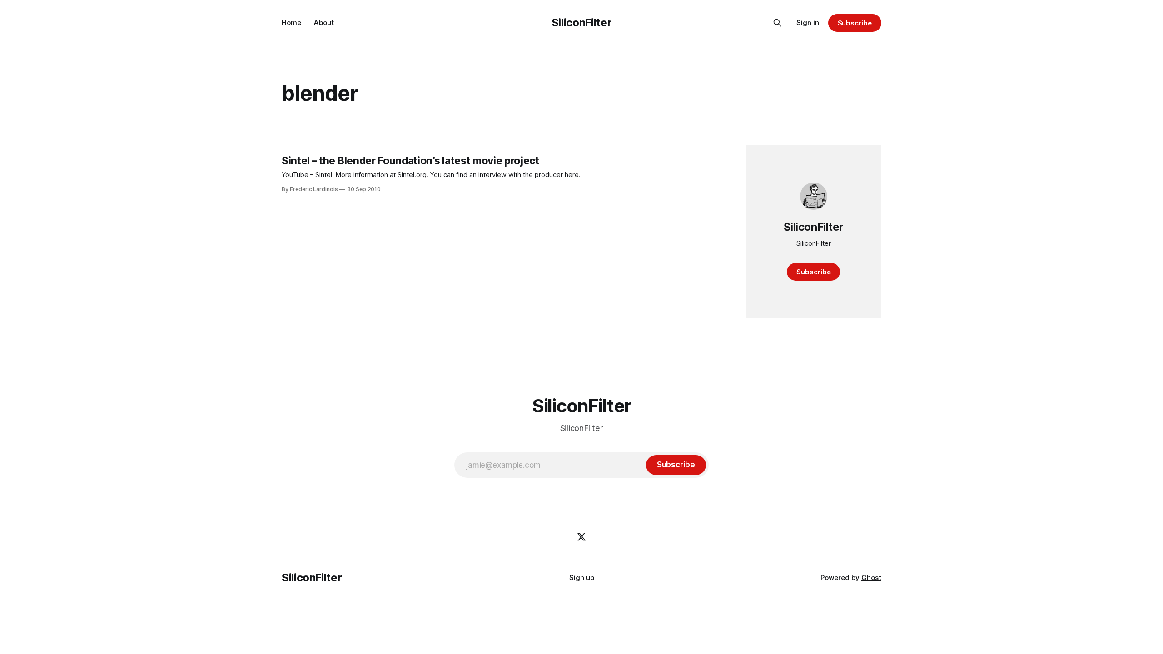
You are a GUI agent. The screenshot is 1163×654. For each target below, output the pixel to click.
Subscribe (855, 23)
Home (291, 22)
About (324, 22)
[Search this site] (777, 22)
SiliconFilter (581, 22)
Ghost (871, 577)
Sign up (581, 577)
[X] (581, 536)
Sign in (807, 22)
